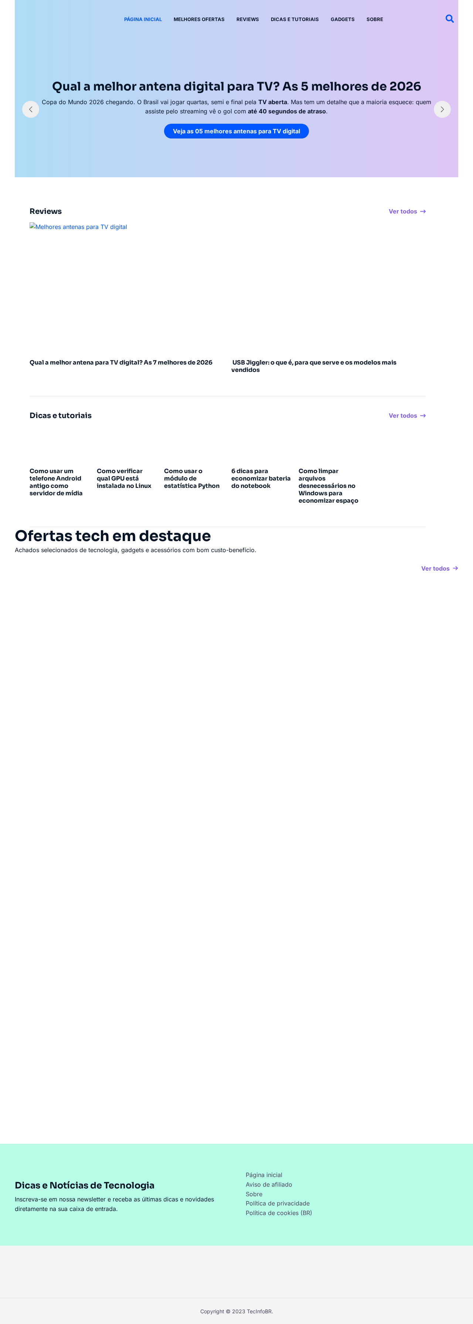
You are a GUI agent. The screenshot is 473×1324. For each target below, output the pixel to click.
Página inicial (143, 19)
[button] (450, 19)
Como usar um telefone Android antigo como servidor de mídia (56, 482)
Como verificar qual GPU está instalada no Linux (124, 478)
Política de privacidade (278, 1203)
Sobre (375, 19)
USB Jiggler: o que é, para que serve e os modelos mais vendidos (314, 366)
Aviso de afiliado (269, 1184)
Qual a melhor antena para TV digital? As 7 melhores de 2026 (121, 362)
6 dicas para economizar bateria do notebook (261, 478)
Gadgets (343, 19)
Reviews (247, 19)
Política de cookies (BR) (279, 1213)
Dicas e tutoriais (295, 19)
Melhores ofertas (199, 19)
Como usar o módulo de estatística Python (192, 478)
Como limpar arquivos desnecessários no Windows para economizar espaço (328, 485)
